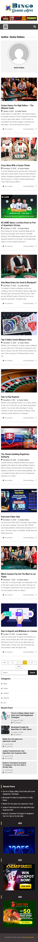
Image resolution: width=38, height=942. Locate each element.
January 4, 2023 (8, 111)
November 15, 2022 (9, 520)
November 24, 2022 (9, 460)
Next (19, 666)
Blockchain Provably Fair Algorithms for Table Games (21, 728)
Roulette (6, 698)
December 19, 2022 (9, 286)
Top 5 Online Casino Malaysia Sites (16, 339)
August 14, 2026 (18, 732)
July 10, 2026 (9, 770)
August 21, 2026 (18, 720)
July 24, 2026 (9, 744)
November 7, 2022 (9, 580)
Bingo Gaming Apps (28, 937)
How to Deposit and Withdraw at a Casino (19, 631)
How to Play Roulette (10, 397)
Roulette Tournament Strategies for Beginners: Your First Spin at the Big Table (14, 765)
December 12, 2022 (9, 343)
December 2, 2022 (9, 400)
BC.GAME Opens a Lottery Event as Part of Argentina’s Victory (18, 224)
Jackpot (6, 693)
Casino (5, 688)
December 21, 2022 (9, 228)
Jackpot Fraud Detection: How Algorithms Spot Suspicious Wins (14, 752)
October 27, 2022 (9, 634)
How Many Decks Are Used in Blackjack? (19, 282)
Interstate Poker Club (10, 516)
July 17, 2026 (9, 756)
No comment (9, 129)
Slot (4, 703)
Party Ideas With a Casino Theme (15, 165)
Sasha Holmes (19, 67)
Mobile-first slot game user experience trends (13, 740)
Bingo (5, 684)
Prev (4, 663)
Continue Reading (28, 129)
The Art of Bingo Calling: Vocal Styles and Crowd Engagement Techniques (22, 715)
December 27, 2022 (9, 168)
